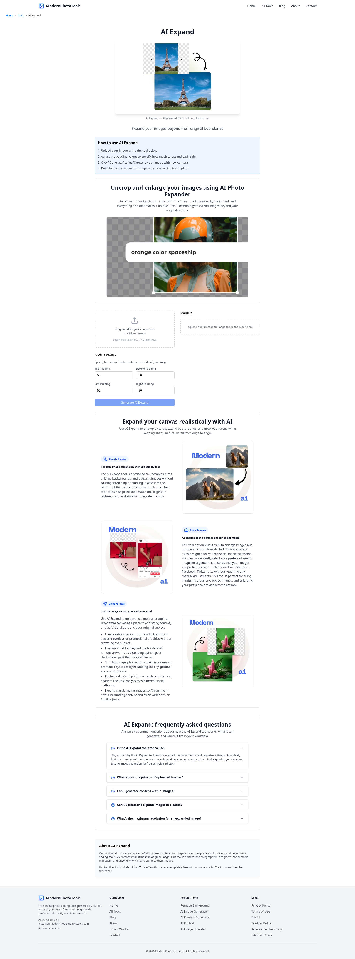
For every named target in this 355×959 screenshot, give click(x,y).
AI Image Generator (194, 911)
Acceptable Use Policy (266, 929)
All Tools (267, 6)
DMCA (255, 917)
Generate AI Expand (134, 402)
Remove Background (195, 905)
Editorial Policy (261, 935)
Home (251, 6)
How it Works (118, 929)
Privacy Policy (260, 905)
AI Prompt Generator (195, 917)
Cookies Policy (261, 923)
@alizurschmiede (49, 928)
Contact (311, 6)
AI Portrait (187, 923)
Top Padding (102, 368)
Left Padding (102, 384)
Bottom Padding (146, 368)
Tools (21, 15)
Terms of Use (260, 911)
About (295, 6)
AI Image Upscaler (193, 929)
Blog (282, 6)
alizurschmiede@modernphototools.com (63, 923)
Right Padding (145, 384)
